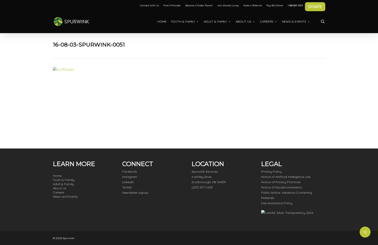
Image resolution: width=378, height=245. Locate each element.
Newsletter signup (135, 193)
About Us (59, 188)
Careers (58, 192)
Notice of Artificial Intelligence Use (285, 177)
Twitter (127, 187)
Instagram (129, 177)
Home (57, 176)
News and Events (65, 197)
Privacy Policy (271, 171)
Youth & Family (63, 180)
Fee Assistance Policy (276, 203)
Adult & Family (63, 184)
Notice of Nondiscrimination (281, 187)
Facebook (129, 171)
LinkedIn (128, 182)
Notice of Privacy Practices (281, 182)
